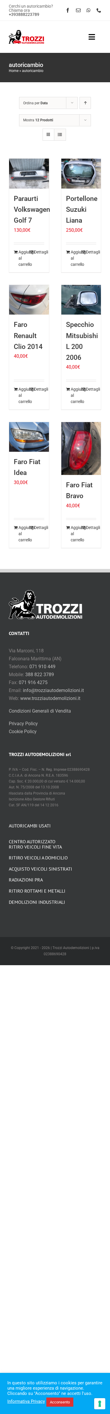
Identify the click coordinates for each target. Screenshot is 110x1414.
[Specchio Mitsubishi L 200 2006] (81, 300)
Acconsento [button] (60, 1402)
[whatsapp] (89, 10)
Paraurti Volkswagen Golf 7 (32, 209)
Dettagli (39, 252)
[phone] (99, 10)
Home (13, 71)
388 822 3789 (39, 674)
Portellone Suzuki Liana (81, 209)
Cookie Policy (23, 731)
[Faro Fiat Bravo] (81, 448)
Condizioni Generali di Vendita (40, 711)
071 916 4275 (33, 682)
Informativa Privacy (26, 1401)
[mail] (78, 10)
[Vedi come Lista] (60, 134)
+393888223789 (24, 14)
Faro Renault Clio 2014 (28, 335)
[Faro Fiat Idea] (29, 437)
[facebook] (67, 10)
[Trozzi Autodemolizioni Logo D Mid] (26, 32)
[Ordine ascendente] (85, 103)
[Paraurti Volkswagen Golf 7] (29, 174)
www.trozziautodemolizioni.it (50, 698)
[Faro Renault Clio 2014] (29, 300)
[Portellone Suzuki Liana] (81, 174)
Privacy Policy (23, 723)
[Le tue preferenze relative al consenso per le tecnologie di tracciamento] (99, 1403)
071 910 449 (42, 666)
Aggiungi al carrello (23, 258)
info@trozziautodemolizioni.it (53, 690)
